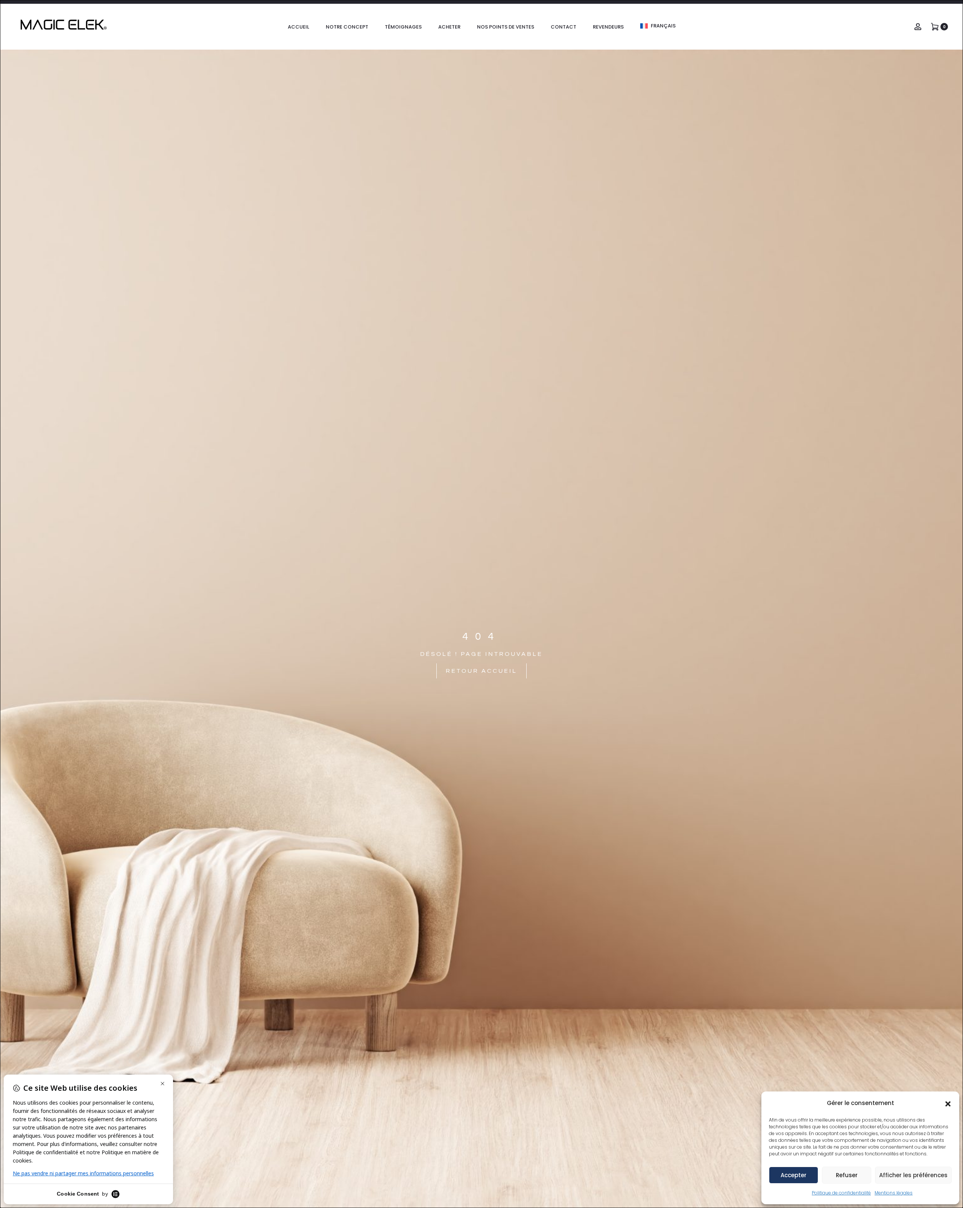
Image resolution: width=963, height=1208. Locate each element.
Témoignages (403, 26)
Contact (563, 26)
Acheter (449, 26)
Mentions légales (894, 1193)
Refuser (847, 1175)
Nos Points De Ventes (505, 26)
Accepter (794, 1175)
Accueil (298, 26)
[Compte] (918, 26)
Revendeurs (608, 26)
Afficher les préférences (913, 1175)
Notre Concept (347, 26)
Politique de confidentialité (841, 1193)
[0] (935, 26)
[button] (948, 1103)
